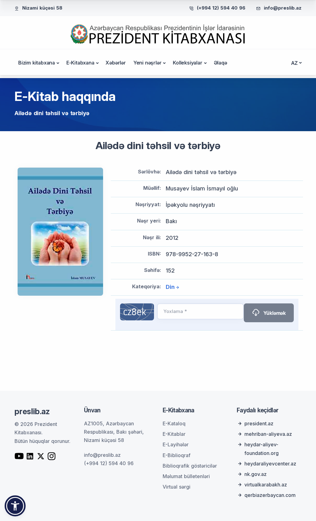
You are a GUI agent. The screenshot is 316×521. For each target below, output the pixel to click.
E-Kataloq (174, 423)
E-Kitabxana (80, 63)
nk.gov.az (255, 474)
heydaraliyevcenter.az (270, 464)
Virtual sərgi (176, 487)
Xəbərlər (116, 63)
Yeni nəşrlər (147, 63)
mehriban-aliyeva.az (268, 434)
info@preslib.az (282, 8)
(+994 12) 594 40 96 (221, 8)
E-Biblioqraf (176, 455)
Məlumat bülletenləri (186, 476)
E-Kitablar (174, 434)
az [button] (294, 63)
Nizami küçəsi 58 (42, 8)
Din (170, 287)
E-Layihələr (176, 444)
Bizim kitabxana (36, 63)
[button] (15, 506)
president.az (258, 423)
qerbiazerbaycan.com (270, 495)
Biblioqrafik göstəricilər (190, 466)
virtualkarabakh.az (265, 484)
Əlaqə (220, 63)
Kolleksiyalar (187, 63)
